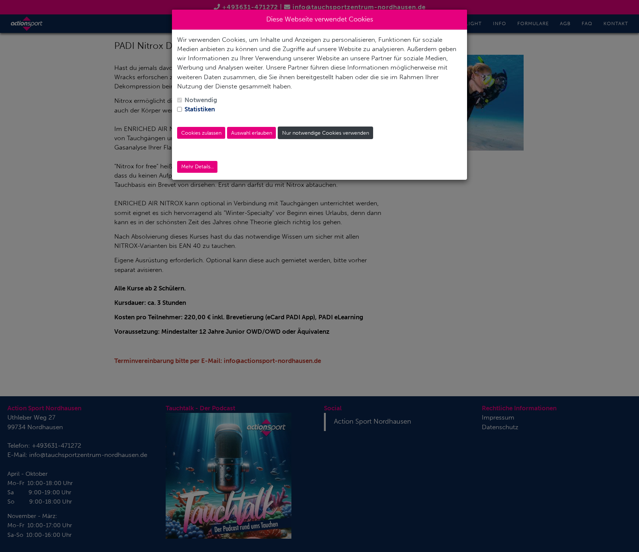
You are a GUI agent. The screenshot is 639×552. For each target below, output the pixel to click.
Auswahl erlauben (251, 133)
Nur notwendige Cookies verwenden (325, 133)
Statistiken (200, 109)
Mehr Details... (197, 167)
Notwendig (201, 100)
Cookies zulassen (201, 133)
